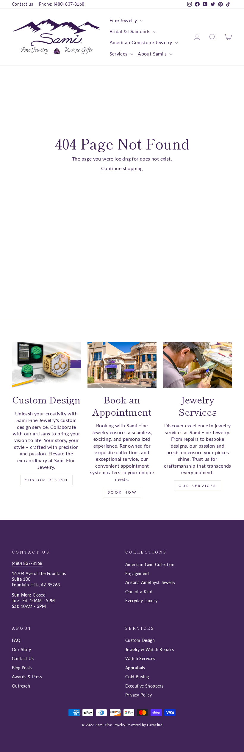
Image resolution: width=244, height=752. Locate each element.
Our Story (21, 649)
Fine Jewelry (124, 20)
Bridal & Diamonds (131, 31)
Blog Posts (22, 667)
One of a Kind (138, 591)
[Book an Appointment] (122, 365)
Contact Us (23, 658)
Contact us (22, 4)
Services (119, 53)
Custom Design (46, 480)
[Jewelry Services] (197, 365)
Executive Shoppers (144, 686)
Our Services (198, 485)
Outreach (21, 686)
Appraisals (135, 667)
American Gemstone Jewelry (141, 42)
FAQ (16, 640)
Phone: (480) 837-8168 (61, 4)
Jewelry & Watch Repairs (149, 649)
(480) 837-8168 (27, 563)
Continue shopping (122, 168)
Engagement (137, 573)
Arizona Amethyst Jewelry (150, 582)
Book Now (122, 492)
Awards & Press (27, 676)
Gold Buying (137, 676)
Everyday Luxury (141, 600)
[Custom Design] (46, 365)
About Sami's (153, 53)
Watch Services (140, 658)
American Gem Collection (149, 564)
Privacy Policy (138, 695)
